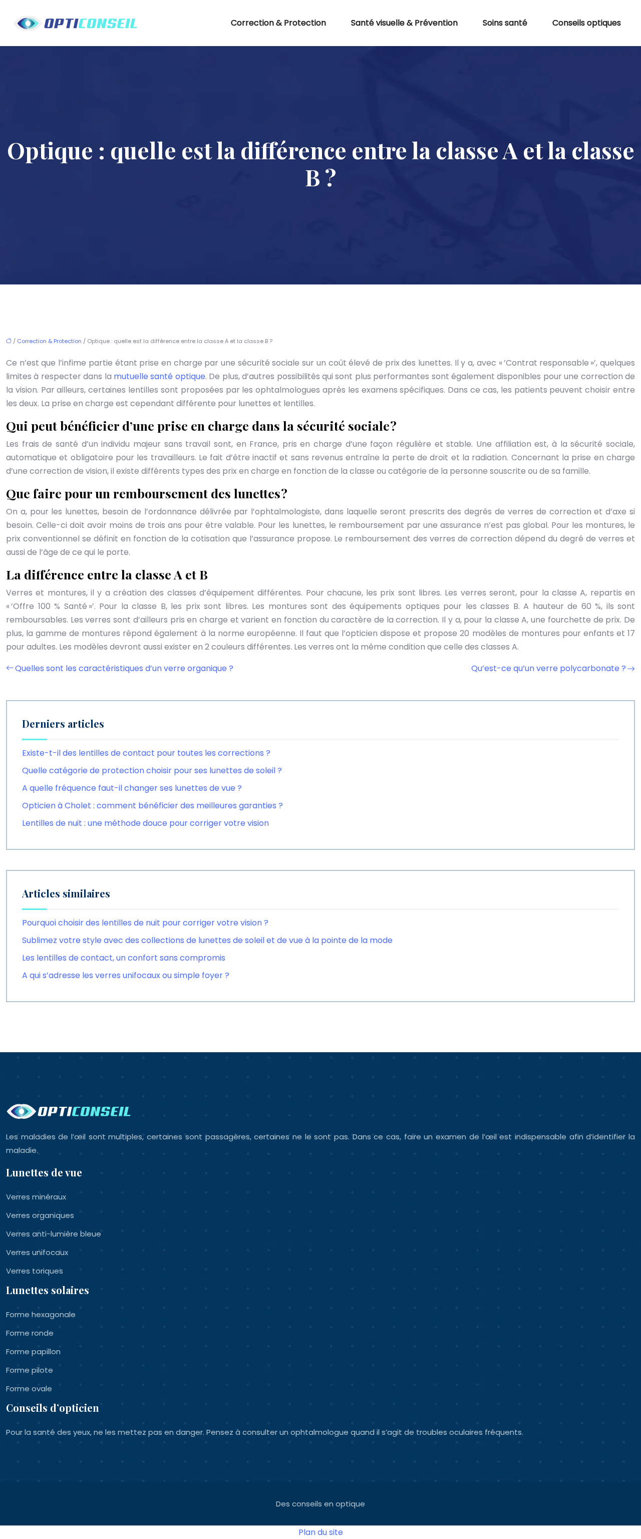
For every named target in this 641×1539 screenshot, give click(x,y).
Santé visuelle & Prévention (404, 23)
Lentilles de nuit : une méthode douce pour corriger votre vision (145, 823)
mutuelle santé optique (159, 376)
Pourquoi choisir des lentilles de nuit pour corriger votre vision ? (145, 923)
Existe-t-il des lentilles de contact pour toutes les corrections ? (146, 753)
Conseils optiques (586, 23)
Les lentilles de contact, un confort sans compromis (123, 958)
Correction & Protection (278, 23)
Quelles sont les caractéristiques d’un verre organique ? (124, 668)
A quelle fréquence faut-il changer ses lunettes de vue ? (132, 788)
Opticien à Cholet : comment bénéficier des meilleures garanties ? (152, 805)
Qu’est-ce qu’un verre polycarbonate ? (548, 668)
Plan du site (320, 1532)
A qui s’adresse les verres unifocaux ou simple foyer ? (125, 975)
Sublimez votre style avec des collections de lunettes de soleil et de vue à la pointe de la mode (207, 940)
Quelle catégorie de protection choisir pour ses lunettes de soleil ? (152, 770)
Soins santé (505, 23)
